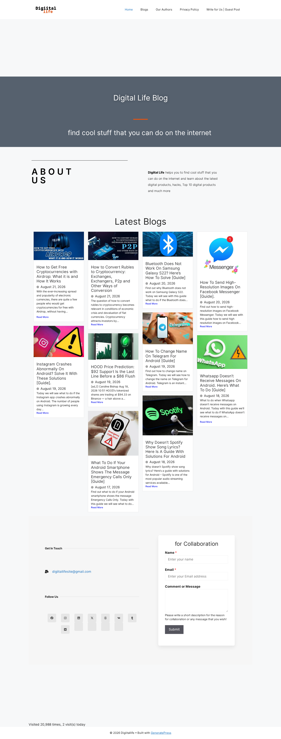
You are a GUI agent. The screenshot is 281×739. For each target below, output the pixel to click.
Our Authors (164, 9)
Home (129, 9)
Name (171, 553)
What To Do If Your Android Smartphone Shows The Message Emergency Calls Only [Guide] (111, 472)
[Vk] (119, 618)
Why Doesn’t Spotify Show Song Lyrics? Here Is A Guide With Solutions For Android (165, 449)
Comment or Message (182, 586)
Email (170, 570)
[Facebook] (52, 618)
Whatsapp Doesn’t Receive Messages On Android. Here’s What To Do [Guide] (220, 383)
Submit (174, 629)
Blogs (144, 9)
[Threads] (105, 618)
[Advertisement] (140, 48)
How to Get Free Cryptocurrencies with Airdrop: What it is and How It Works (57, 274)
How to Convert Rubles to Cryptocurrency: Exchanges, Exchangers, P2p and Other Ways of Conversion (112, 279)
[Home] (78, 626)
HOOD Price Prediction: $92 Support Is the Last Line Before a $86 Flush (113, 371)
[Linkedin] (78, 618)
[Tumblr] (132, 618)
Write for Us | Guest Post (223, 9)
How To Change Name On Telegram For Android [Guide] (166, 356)
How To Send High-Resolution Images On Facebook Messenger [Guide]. (220, 289)
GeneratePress (161, 733)
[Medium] (65, 629)
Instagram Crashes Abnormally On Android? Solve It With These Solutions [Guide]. (57, 373)
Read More (43, 317)
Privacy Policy (189, 9)
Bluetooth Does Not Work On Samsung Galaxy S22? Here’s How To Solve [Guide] (165, 270)
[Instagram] (65, 618)
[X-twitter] (92, 618)
